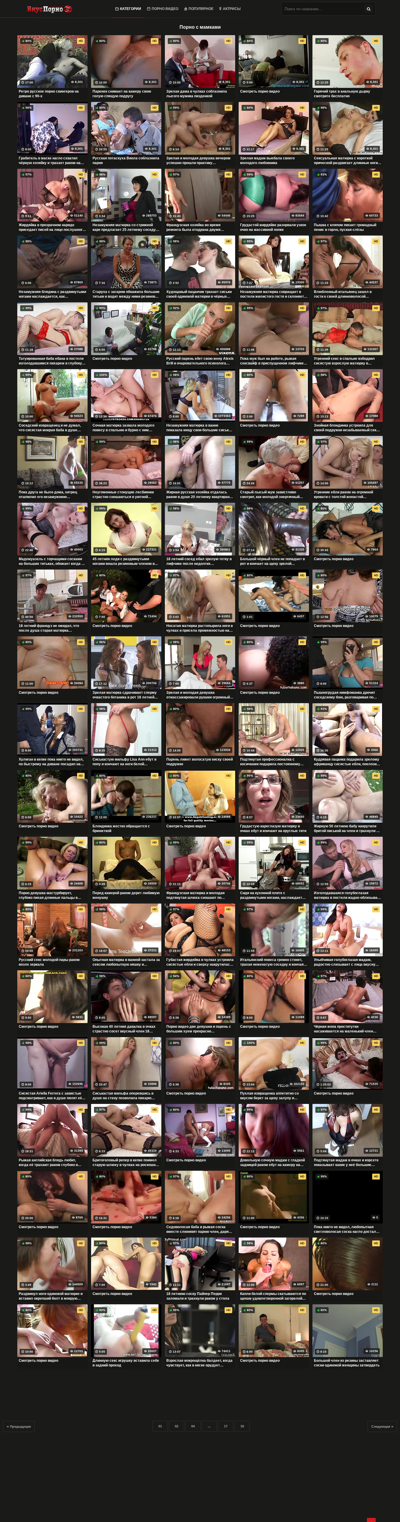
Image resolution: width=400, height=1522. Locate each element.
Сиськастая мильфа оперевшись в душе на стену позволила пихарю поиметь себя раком (123, 1095)
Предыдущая (20, 1426)
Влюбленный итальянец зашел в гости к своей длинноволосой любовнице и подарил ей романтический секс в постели (343, 294)
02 (176, 1426)
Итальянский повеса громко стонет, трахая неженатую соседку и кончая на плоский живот (272, 962)
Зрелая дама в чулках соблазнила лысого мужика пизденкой (196, 93)
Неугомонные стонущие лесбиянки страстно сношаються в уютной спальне (123, 494)
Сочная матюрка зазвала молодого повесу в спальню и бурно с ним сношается (123, 427)
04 (193, 1426)
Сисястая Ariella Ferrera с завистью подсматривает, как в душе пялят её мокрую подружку (50, 1095)
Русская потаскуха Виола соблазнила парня (126, 160)
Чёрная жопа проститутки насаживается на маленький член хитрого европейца (343, 1029)
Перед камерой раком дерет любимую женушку (126, 895)
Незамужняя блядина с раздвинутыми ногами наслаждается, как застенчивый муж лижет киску (52, 294)
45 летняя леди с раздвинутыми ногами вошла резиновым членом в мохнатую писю (124, 561)
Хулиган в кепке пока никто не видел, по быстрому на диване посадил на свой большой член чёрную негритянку (51, 761)
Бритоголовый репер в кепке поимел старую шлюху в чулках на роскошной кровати (126, 1162)
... (209, 1426)
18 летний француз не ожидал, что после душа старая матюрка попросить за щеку (49, 628)
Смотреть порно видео (260, 91)
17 (226, 1426)
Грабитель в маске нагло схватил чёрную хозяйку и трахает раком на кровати (50, 160)
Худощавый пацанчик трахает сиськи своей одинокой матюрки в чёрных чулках (199, 294)
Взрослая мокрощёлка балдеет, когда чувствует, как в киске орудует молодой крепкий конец (199, 1363)
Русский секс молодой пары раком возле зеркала (49, 962)
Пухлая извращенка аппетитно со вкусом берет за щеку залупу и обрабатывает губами (269, 1095)
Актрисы (232, 9)
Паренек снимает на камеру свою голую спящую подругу (122, 93)
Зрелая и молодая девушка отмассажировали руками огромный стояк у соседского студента (198, 695)
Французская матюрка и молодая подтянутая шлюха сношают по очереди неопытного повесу (195, 895)
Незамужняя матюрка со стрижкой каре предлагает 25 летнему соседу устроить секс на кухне (124, 227)
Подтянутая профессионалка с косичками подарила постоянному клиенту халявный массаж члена (270, 761)
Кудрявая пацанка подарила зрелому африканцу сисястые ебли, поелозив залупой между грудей (346, 761)
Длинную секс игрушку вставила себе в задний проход (126, 1363)
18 (242, 1426)
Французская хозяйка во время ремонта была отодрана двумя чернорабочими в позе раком (193, 227)
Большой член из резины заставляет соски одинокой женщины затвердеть (347, 1363)
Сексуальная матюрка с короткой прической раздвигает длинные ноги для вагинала (346, 160)
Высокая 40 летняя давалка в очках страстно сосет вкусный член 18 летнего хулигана (124, 1029)
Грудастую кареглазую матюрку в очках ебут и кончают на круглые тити (273, 828)
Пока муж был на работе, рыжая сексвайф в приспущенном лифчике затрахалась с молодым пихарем (272, 361)
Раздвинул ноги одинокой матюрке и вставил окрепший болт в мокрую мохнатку (51, 1296)
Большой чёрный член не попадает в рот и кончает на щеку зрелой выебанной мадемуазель (272, 561)
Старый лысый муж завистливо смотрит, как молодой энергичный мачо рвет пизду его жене (270, 494)
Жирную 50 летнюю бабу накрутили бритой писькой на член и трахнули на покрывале (347, 828)
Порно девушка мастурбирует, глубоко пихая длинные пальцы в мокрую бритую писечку (48, 895)
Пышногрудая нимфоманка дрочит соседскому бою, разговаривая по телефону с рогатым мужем (344, 695)
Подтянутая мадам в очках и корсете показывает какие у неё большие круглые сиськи (346, 1162)
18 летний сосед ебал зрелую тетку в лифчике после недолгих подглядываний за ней (199, 561)
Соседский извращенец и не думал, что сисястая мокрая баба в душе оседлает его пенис (50, 427)
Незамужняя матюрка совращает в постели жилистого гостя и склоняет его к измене (272, 294)
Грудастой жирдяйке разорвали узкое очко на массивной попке (273, 227)
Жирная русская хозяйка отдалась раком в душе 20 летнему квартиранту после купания (199, 494)
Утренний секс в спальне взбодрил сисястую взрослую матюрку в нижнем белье (344, 361)
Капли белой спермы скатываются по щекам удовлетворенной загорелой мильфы (273, 1296)
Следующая (380, 1426)
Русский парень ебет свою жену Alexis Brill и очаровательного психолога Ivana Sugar (200, 361)
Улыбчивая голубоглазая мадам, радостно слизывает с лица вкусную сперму (346, 962)
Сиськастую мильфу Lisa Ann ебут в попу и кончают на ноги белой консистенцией (124, 761)
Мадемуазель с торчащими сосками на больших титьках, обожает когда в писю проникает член (51, 561)
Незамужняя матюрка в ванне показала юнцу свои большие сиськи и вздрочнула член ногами (200, 427)
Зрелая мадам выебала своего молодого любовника (267, 160)
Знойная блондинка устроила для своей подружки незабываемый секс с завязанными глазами (347, 427)
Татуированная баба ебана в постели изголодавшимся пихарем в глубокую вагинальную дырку (52, 361)
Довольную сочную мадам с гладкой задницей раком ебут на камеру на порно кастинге (272, 1162)
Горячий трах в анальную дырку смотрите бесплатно (342, 93)
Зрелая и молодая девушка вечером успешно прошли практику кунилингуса (198, 160)
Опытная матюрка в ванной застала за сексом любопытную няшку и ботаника (126, 962)
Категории (130, 9)
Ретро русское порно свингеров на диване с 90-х (49, 93)
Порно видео (165, 9)
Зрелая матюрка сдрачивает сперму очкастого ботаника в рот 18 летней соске (125, 695)
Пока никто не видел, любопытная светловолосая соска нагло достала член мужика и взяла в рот (346, 1229)
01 (160, 1426)
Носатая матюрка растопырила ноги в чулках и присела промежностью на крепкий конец (199, 628)
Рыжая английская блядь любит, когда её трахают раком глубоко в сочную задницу (48, 1162)
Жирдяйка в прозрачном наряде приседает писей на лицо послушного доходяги (52, 227)
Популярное (201, 9)
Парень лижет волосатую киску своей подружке (199, 761)
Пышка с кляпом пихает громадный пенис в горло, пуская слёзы (345, 227)
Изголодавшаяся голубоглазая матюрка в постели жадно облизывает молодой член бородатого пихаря (347, 895)
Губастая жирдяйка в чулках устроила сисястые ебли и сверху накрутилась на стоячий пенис (200, 962)
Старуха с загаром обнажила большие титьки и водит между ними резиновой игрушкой (126, 294)
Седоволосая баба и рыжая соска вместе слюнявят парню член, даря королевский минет (197, 1229)
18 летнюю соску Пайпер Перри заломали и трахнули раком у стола (197, 1296)
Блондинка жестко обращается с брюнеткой (121, 828)
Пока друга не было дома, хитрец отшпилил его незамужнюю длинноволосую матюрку (48, 494)
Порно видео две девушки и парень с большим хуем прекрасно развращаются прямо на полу (198, 1029)
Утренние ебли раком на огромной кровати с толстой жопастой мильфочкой (343, 494)
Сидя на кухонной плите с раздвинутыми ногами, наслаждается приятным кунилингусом (273, 895)
